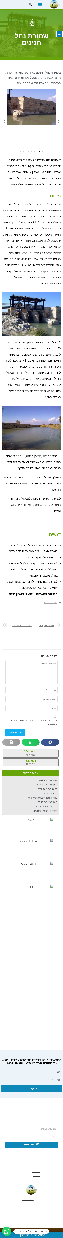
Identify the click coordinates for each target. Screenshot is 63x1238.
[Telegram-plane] (21, 1213)
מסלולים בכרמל (50, 602)
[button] (40, 4)
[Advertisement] (31, 949)
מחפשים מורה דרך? (32, 1235)
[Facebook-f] (42, 1213)
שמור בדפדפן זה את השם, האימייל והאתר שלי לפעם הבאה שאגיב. (33, 722)
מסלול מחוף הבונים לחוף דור (41, 505)
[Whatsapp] (31, 1213)
